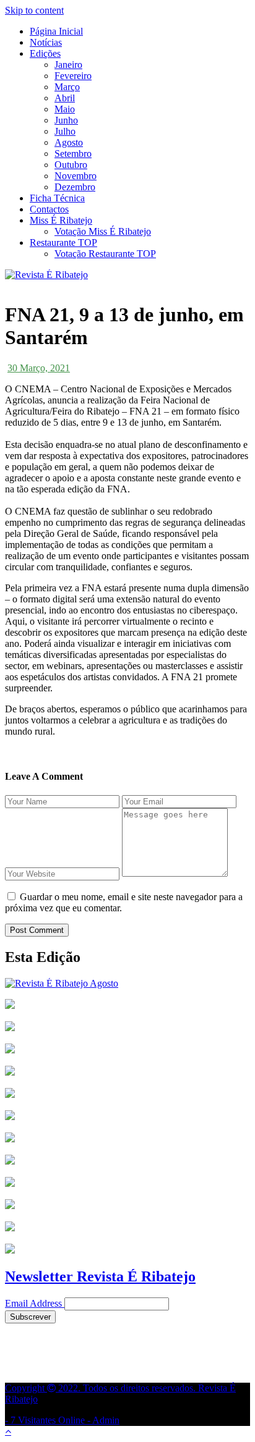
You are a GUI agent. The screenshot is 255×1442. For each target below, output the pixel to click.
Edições (45, 53)
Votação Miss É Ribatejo (102, 231)
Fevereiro (73, 75)
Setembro (73, 153)
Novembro (75, 176)
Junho (66, 120)
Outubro (70, 164)
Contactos (49, 209)
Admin (105, 1420)
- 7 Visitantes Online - (120, 1404)
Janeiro (68, 64)
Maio (64, 109)
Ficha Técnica (57, 198)
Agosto (68, 142)
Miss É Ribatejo (61, 220)
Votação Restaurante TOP (105, 253)
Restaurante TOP (63, 242)
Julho (65, 131)
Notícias (46, 42)
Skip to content (34, 10)
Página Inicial (56, 31)
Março (67, 87)
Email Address (33, 1303)
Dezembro (74, 187)
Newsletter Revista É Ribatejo (100, 1276)
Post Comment (37, 930)
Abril (64, 98)
